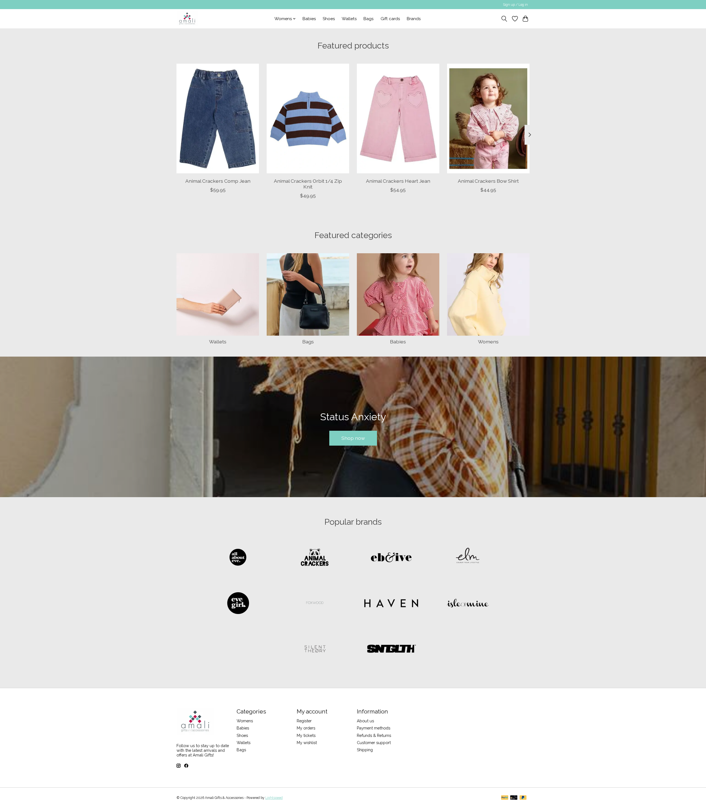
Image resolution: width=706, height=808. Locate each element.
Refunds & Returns (374, 735)
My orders (306, 728)
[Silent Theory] (314, 649)
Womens (488, 341)
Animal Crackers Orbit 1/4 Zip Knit (308, 183)
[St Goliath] (391, 649)
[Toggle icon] (504, 19)
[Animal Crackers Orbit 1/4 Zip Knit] (308, 118)
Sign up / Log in (515, 5)
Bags (368, 18)
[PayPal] (504, 798)
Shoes (329, 18)
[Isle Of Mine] (467, 604)
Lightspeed (274, 798)
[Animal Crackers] (314, 558)
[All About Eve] (238, 558)
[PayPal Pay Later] (523, 798)
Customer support (374, 742)
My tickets (306, 735)
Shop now (353, 438)
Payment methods (373, 728)
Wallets (349, 18)
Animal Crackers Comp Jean (217, 181)
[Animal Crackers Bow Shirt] (488, 118)
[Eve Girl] (238, 604)
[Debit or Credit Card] (513, 798)
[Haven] (391, 604)
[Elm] (467, 558)
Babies (309, 18)
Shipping (365, 749)
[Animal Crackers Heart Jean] (398, 118)
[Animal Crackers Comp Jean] (217, 118)
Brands (414, 18)
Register (304, 720)
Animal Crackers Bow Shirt (488, 181)
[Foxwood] (314, 604)
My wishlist (307, 742)
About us (365, 720)
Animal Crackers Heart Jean (398, 181)
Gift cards (390, 18)
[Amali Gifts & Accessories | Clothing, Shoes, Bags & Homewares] (187, 18)
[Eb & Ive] (391, 558)
